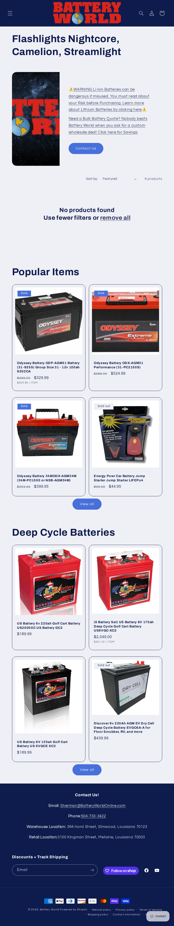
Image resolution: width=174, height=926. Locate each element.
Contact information (126, 914)
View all (87, 504)
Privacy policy (125, 910)
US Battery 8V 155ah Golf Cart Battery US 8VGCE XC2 (42, 744)
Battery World (49, 909)
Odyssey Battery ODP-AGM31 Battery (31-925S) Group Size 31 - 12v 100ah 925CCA (48, 367)
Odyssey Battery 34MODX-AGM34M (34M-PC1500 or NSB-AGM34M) (47, 478)
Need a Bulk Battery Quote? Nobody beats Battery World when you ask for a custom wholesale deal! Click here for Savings (108, 125)
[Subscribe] (92, 869)
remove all (115, 218)
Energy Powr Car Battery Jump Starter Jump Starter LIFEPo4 (119, 478)
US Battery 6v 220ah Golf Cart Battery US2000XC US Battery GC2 (48, 625)
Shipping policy (98, 914)
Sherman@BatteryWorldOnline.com (93, 806)
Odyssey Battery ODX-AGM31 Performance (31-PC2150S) (118, 365)
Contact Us (86, 148)
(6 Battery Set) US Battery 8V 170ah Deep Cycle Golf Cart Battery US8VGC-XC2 (124, 626)
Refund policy (101, 910)
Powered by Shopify (73, 909)
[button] (10, 13)
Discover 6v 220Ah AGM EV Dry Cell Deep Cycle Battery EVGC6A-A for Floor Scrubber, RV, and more (124, 727)
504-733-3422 (93, 816)
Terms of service (150, 910)
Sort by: (92, 179)
